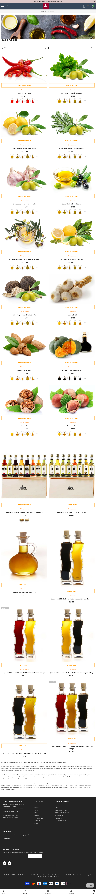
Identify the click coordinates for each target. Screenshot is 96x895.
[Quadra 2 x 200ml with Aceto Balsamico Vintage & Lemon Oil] (24, 712)
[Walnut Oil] (24, 400)
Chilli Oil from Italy (24, 93)
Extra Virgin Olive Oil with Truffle (24, 315)
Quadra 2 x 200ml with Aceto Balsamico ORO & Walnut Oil (71, 599)
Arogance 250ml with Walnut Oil (24, 592)
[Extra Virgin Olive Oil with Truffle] (24, 289)
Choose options (24, 85)
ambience (12, 100)
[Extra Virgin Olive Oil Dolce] (72, 178)
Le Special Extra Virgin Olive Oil (72, 259)
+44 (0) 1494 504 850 (11, 815)
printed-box (27, 520)
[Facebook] (4, 863)
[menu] (2, 6)
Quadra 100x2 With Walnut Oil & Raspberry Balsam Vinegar (24, 673)
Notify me (24, 665)
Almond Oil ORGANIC (24, 370)
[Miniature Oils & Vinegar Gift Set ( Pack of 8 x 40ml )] (24, 471)
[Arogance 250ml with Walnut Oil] (24, 554)
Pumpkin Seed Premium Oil (71, 370)
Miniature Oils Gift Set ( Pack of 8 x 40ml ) (72, 512)
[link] (48, 27)
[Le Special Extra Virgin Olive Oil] (72, 233)
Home (42, 11)
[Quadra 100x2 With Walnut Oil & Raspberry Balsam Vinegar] (24, 634)
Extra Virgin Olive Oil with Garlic (24, 204)
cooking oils (44, 762)
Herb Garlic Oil (71, 315)
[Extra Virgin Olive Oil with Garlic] (24, 178)
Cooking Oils (50, 11)
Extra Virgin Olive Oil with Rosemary (71, 148)
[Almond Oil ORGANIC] (24, 344)
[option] (48, 1)
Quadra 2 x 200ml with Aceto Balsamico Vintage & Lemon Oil (24, 753)
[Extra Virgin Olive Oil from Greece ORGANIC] (24, 233)
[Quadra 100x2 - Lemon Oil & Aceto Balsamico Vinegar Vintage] (72, 634)
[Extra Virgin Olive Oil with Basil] (72, 67)
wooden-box (21, 520)
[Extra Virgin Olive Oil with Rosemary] (72, 122)
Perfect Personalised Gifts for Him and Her (51, 875)
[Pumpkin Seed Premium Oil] (72, 344)
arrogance (17, 100)
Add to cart (72, 505)
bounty (22, 100)
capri (27, 100)
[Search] (8, 6)
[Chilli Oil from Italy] (24, 67)
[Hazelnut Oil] (72, 400)
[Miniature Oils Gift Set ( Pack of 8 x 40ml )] (72, 471)
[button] (45, 48)
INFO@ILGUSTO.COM (12, 817)
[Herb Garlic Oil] (72, 289)
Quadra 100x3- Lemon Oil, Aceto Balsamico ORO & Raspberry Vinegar (71, 748)
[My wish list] (88, 6)
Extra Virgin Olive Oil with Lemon (24, 148)
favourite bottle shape (66, 777)
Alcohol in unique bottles (28, 875)
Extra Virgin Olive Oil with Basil (71, 93)
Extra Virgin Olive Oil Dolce (71, 204)
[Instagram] (9, 863)
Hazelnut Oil (71, 426)
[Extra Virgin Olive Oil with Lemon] (24, 122)
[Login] (84, 6)
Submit (35, 856)
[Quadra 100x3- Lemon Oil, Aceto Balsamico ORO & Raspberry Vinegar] (72, 708)
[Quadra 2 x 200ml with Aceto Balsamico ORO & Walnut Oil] (72, 557)
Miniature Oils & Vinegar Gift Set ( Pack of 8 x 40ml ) (24, 512)
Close (94, 1)
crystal (32, 100)
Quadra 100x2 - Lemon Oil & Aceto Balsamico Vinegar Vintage (72, 673)
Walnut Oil (24, 426)
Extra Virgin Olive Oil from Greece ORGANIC (24, 259)
